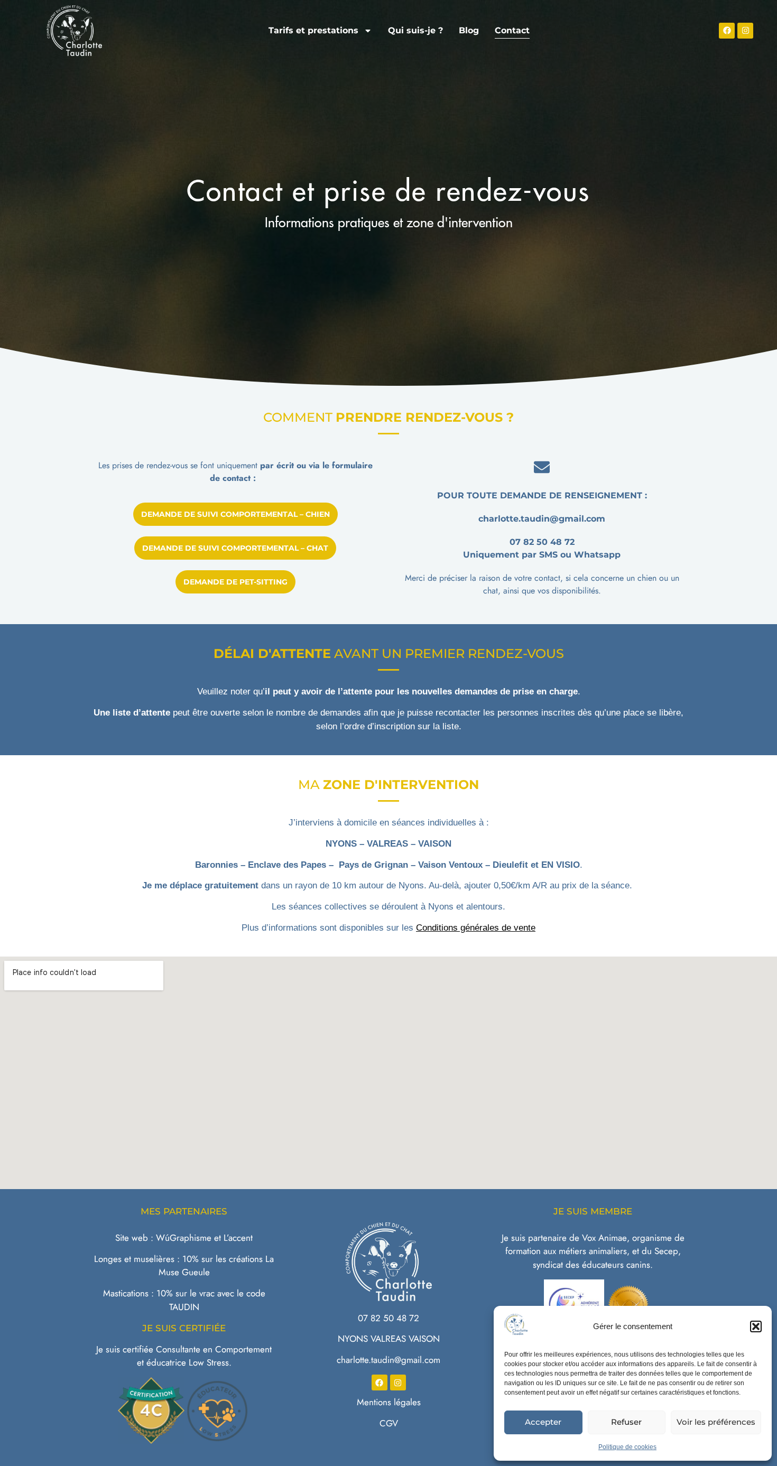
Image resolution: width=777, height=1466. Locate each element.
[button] (756, 1326)
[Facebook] (727, 31)
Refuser (626, 1422)
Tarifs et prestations (313, 30)
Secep (666, 1251)
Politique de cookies (627, 1447)
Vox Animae (604, 1237)
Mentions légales (389, 1402)
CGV (389, 1423)
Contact (512, 30)
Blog (469, 30)
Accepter (543, 1422)
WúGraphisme (183, 1237)
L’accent (238, 1237)
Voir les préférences (716, 1422)
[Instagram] (745, 31)
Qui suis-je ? (415, 30)
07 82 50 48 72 (388, 1318)
